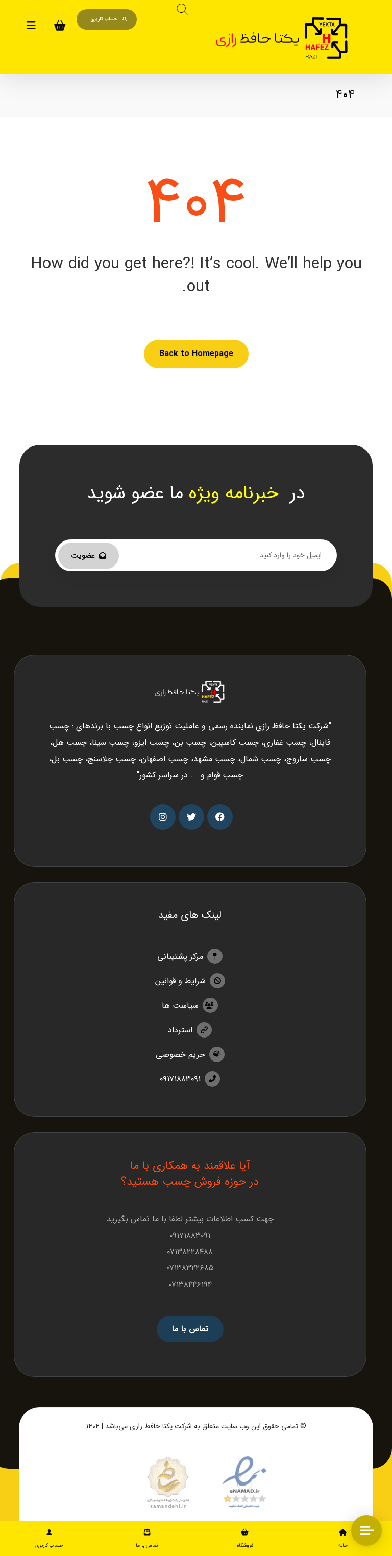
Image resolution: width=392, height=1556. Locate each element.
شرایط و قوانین (180, 981)
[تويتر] (191, 817)
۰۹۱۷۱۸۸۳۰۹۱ (180, 1079)
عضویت (83, 555)
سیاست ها (180, 1005)
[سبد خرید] (59, 25)
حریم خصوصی (180, 1054)
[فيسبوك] (220, 817)
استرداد (180, 1030)
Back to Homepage (196, 353)
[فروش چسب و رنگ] (283, 38)
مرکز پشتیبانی (180, 956)
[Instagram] (163, 817)
